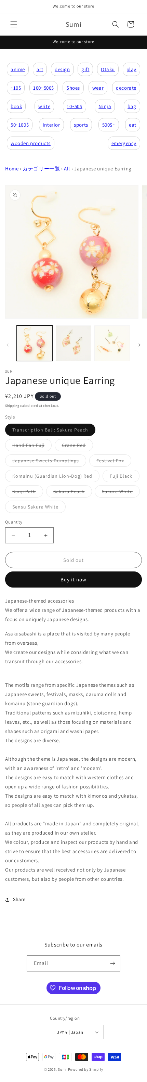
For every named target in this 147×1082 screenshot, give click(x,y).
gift (85, 69)
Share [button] (19, 899)
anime (18, 69)
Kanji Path (27, 493)
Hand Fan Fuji (32, 446)
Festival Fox (113, 462)
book (16, 106)
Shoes (73, 88)
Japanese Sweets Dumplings (49, 462)
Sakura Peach (72, 493)
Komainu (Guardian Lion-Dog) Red (55, 477)
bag (132, 106)
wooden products (31, 143)
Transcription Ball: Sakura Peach (53, 431)
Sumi (62, 1069)
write (44, 106)
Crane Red (77, 446)
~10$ (16, 88)
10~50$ (74, 106)
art (40, 69)
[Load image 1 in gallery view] (34, 343)
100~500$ (43, 88)
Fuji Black (124, 477)
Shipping (12, 405)
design (62, 69)
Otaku (108, 69)
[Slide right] (139, 344)
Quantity (13, 522)
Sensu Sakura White (39, 508)
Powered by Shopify (85, 1069)
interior (51, 124)
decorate (126, 88)
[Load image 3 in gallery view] (112, 343)
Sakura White (121, 493)
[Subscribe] (112, 963)
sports (81, 124)
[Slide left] (7, 344)
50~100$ (20, 124)
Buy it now (73, 579)
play (131, 69)
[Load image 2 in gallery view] (73, 343)
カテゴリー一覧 (41, 168)
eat (132, 124)
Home (11, 168)
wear (98, 88)
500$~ (108, 124)
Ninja (104, 106)
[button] (13, 24)
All (67, 168)
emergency (123, 143)
